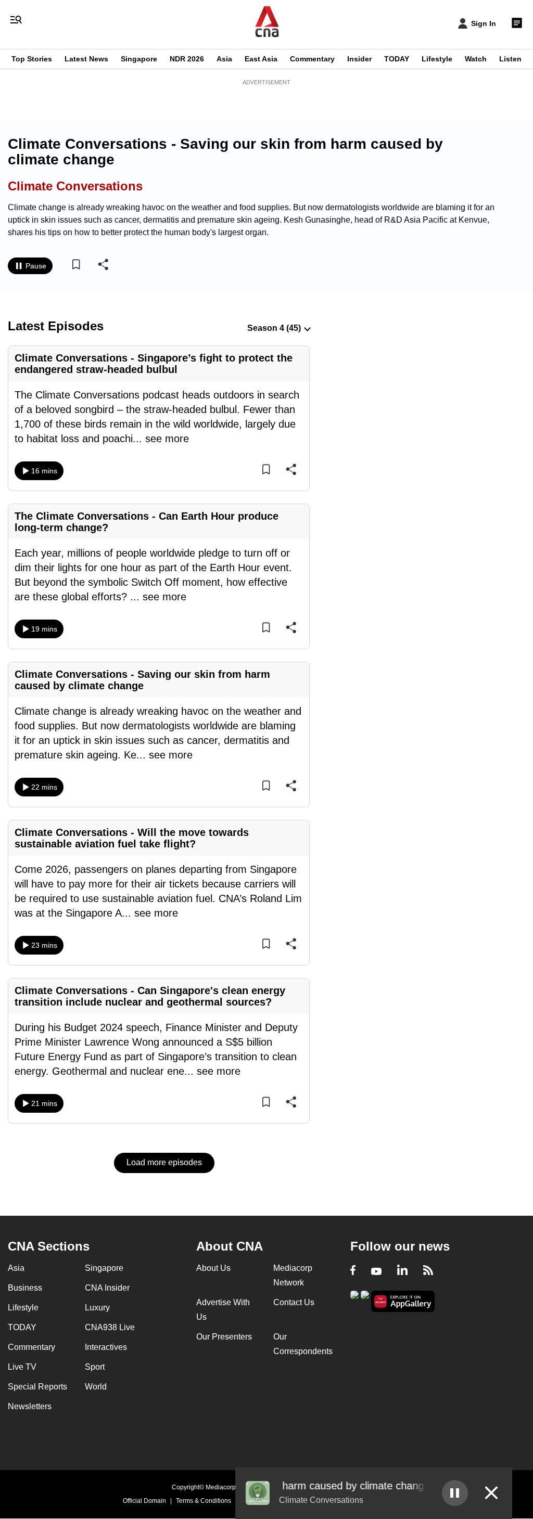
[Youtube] (376, 1271)
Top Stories (31, 59)
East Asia (261, 59)
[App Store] (365, 1300)
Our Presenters (224, 1336)
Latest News (86, 59)
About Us (213, 1268)
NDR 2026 (187, 59)
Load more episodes (164, 1162)
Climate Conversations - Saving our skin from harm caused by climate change (142, 679)
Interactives (106, 1347)
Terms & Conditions (203, 1500)
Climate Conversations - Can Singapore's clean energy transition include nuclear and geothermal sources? (150, 996)
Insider (359, 59)
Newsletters (30, 1406)
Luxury (97, 1307)
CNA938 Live (110, 1327)
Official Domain (144, 1500)
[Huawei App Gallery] (403, 1301)
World (96, 1386)
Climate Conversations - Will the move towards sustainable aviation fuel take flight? (132, 838)
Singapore (139, 59)
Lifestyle (437, 59)
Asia (224, 59)
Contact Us (293, 1302)
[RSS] (428, 1271)
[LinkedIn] (402, 1271)
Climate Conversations (75, 186)
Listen (510, 59)
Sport (95, 1366)
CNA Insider (107, 1287)
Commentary (312, 59)
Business (25, 1287)
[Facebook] (353, 1271)
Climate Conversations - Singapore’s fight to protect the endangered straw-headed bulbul (154, 363)
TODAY (396, 59)
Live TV (22, 1366)
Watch (476, 59)
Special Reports (37, 1386)
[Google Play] (354, 1300)
